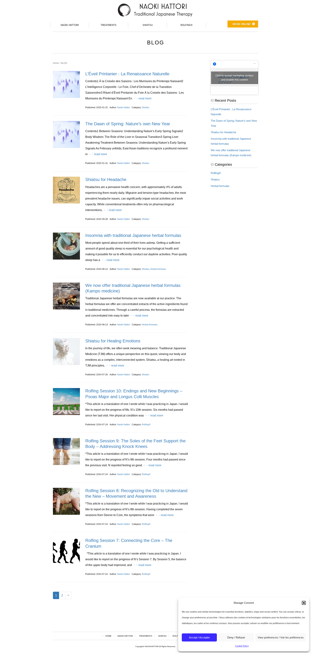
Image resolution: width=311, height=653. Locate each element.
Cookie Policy (242, 646)
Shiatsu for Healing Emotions (112, 340)
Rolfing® (146, 424)
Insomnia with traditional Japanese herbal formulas (133, 235)
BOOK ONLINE (242, 24)
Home (56, 63)
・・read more (142, 98)
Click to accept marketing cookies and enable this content (234, 77)
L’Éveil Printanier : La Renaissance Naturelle (127, 73)
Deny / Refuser (236, 637)
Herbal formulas (158, 269)
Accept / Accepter (199, 637)
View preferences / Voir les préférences (281, 637)
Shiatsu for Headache (105, 179)
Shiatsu (145, 107)
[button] (304, 603)
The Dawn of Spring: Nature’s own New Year (127, 123)
